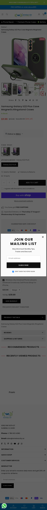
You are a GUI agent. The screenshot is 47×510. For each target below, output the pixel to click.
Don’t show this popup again (25, 271)
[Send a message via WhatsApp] (4, 506)
